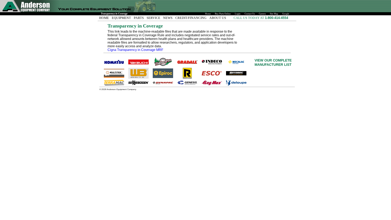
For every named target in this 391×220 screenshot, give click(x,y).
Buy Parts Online (223, 14)
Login (238, 14)
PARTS (139, 18)
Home (208, 14)
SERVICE (153, 18)
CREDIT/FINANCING (190, 18)
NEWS (167, 18)
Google (285, 14)
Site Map (274, 14)
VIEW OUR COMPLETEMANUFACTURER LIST (273, 62)
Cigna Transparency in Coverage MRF (135, 50)
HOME (104, 18)
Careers (262, 14)
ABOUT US (217, 18)
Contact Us (250, 14)
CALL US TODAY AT (249, 18)
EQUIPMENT (121, 18)
